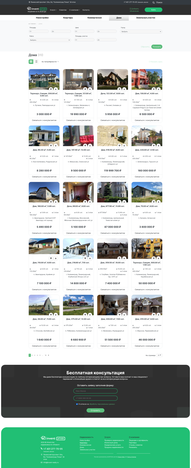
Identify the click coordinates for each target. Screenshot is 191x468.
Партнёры (133, 443)
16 (45, 355)
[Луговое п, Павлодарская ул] (44, 79)
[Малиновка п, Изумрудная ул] (112, 305)
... (42, 355)
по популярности (49, 62)
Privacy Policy (121, 456)
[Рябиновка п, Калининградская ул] (78, 305)
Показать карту (156, 62)
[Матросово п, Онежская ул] (78, 136)
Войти (153, 10)
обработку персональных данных (102, 404)
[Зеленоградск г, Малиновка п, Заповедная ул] (78, 79)
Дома (118, 18)
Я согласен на (96, 404)
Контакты (86, 10)
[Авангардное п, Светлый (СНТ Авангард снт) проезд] (44, 192)
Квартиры (68, 18)
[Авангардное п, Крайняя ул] (44, 248)
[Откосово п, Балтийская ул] (44, 305)
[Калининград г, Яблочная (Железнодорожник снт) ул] (78, 192)
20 (159, 355)
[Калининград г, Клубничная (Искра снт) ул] (78, 248)
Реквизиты (133, 447)
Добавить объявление (134, 10)
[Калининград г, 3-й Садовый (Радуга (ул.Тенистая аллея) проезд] (147, 79)
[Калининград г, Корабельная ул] (147, 248)
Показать (157, 47)
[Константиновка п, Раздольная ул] (44, 136)
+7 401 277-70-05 (130, 2)
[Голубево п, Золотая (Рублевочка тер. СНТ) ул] (112, 248)
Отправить (95, 410)
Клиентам (63, 10)
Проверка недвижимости (114, 440)
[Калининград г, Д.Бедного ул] (112, 136)
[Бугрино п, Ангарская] (147, 192)
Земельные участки (145, 18)
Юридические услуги (112, 445)
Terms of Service (131, 456)
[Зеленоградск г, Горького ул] (147, 136)
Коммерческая (95, 18)
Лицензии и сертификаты (138, 440)
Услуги (52, 10)
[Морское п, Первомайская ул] (147, 305)
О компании (74, 10)
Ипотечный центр (111, 443)
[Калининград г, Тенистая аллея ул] (112, 192)
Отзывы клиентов (135, 445)
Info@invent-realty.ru (51, 462)
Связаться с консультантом (44, 120)
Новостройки (42, 18)
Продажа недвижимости (113, 447)
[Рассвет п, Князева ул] (112, 79)
